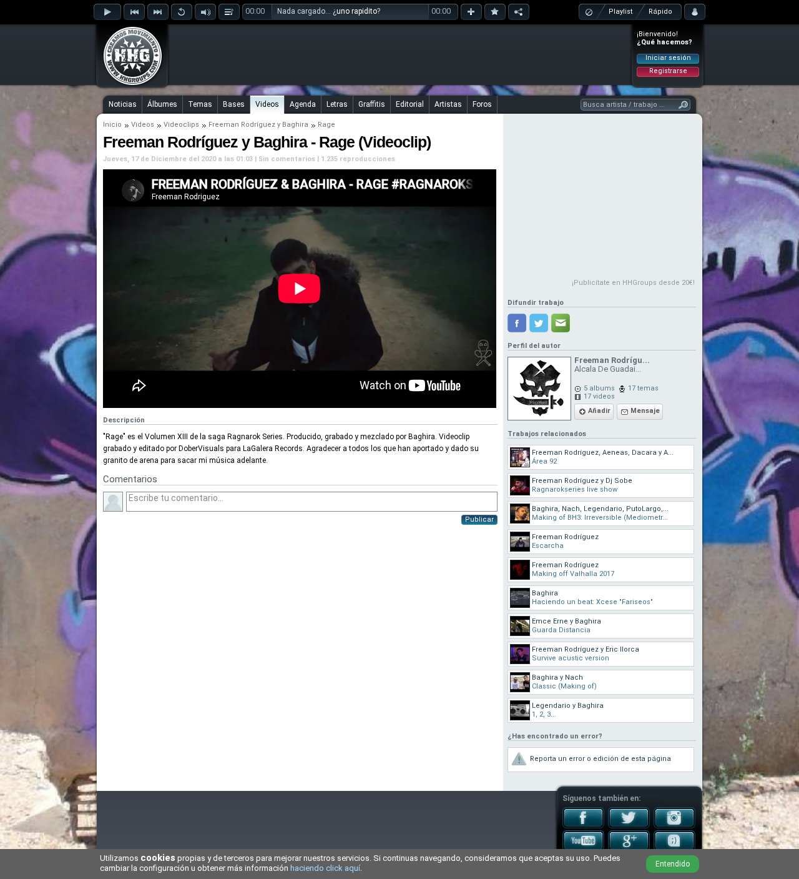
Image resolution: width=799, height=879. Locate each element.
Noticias (123, 104)
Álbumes (162, 104)
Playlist (620, 11)
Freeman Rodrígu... (612, 360)
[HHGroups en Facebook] (583, 826)
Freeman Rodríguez (241, 125)
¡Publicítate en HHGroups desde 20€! (633, 283)
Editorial (410, 104)
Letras (337, 104)
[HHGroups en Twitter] (629, 826)
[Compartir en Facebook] (516, 323)
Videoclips (181, 125)
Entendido (672, 864)
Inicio (112, 125)
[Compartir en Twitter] (538, 323)
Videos (267, 104)
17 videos (599, 396)
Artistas (448, 104)
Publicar (479, 519)
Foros (482, 104)
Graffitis (371, 104)
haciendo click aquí (325, 868)
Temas (200, 104)
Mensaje (645, 411)
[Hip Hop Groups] (129, 84)
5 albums (599, 388)
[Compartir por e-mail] (560, 323)
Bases (234, 104)
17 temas (643, 388)
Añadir (599, 411)
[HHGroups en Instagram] (674, 826)
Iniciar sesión (668, 58)
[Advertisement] (400, 54)
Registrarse (668, 71)
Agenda (303, 104)
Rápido (660, 11)
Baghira (295, 125)
